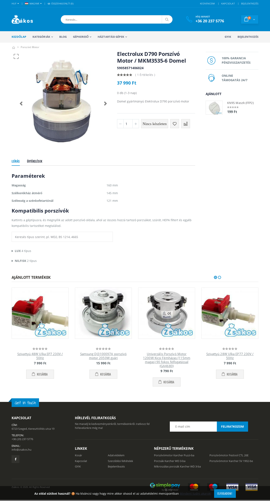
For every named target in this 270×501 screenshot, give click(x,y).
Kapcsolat (81, 461)
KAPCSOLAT (228, 3)
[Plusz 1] (135, 123)
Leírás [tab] (16, 161)
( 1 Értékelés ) (145, 75)
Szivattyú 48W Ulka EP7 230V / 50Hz (40, 356)
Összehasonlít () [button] (61, 3)
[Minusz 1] (120, 123)
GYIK (228, 37)
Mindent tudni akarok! (195, 494)
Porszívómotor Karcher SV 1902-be (231, 461)
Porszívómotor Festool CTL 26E (228, 455)
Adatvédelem (116, 455)
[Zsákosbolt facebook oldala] (15, 459)
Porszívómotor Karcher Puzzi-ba (174, 455)
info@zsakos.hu (21, 449)
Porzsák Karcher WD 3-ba (169, 461)
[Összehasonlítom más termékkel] (185, 123)
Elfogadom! (224, 493)
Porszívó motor (30, 47)
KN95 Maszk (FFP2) (240, 103)
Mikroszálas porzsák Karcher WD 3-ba (177, 466)
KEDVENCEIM (207, 3)
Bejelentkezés (248, 37)
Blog (63, 37)
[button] (84, 19)
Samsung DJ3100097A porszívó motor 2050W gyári (103, 356)
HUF (14, 3)
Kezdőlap (19, 37)
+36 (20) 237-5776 (22, 439)
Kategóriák (41, 37)
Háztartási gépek (111, 37)
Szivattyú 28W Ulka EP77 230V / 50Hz (230, 356)
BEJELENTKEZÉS (249, 3)
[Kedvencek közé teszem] (174, 123)
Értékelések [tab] (34, 161)
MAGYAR (34, 3)
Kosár (78, 455)
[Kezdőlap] (13, 47)
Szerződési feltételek (120, 461)
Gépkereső (81, 37)
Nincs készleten (155, 124)
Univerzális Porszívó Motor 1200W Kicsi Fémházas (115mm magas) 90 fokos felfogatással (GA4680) (166, 360)
